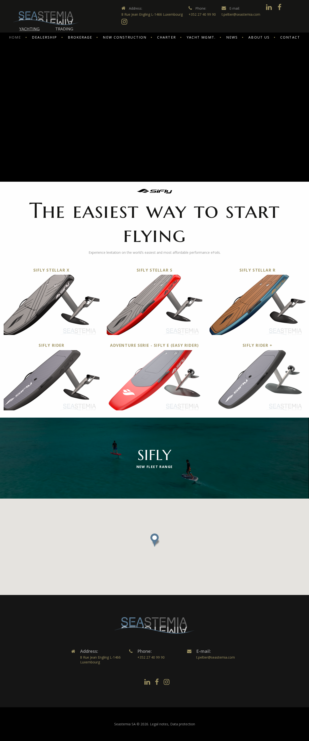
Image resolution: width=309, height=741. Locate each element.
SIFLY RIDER (51, 345)
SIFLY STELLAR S (155, 270)
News (232, 37)
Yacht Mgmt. (201, 37)
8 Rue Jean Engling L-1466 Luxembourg (152, 14)
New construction (125, 37)
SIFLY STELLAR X (51, 270)
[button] (154, 540)
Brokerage (80, 37)
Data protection (182, 724)
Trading (64, 29)
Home (15, 37)
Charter (166, 37)
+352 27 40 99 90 (202, 14)
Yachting (29, 29)
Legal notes (159, 724)
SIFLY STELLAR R (257, 270)
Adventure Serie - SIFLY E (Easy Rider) (154, 345)
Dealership (44, 37)
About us (259, 37)
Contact (290, 37)
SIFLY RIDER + (258, 345)
